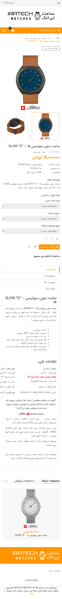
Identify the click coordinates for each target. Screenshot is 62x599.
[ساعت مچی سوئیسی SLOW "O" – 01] (31, 508)
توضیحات (50, 269)
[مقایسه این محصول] (29, 246)
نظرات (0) (50, 289)
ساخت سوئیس (40, 330)
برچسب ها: (49, 282)
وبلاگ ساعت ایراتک (14, 441)
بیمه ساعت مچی (53, 200)
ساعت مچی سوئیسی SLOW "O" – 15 (44, 41)
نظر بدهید (36, 152)
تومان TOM (8, 2)
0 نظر (44, 152)
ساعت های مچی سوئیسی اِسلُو (38, 38)
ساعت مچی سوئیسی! (40, 320)
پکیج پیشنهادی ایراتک (50, 225)
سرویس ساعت (53, 213)
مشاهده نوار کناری (50, 48)
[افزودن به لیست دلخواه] (35, 246)
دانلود (38, 436)
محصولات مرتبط (51, 481)
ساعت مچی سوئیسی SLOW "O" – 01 (31, 535)
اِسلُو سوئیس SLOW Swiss (30, 164)
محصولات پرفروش (24, 481)
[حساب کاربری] (57, 3)
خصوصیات (49, 276)
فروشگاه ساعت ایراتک (47, 454)
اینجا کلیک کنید (39, 349)
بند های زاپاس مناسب (23, 346)
